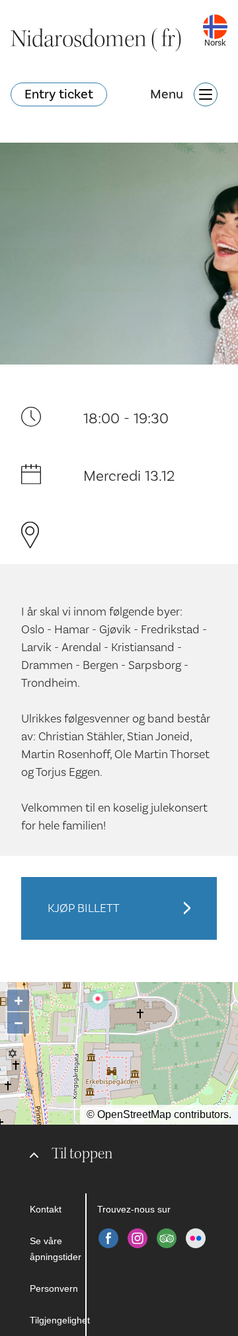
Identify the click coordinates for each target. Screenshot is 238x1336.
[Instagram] (137, 1238)
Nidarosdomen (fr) (96, 39)
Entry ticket (58, 94)
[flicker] (195, 1238)
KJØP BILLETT (84, 908)
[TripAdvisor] (166, 1238)
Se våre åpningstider (55, 1249)
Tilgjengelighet (57, 1320)
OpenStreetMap (134, 1114)
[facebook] (108, 1238)
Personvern (54, 1288)
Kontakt (45, 1209)
